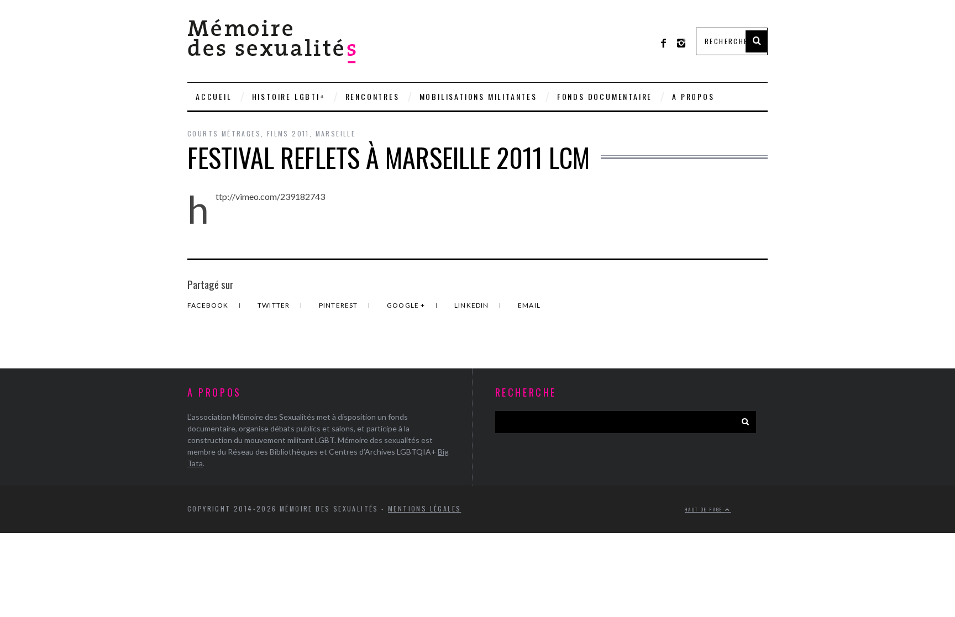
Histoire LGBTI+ (289, 96)
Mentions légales (424, 508)
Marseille (336, 133)
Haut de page (705, 509)
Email (529, 305)
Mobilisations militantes (478, 96)
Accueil (214, 96)
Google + (407, 305)
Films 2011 (288, 133)
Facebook (208, 305)
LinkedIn (472, 305)
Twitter (275, 305)
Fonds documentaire (604, 96)
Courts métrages (224, 133)
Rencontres (372, 96)
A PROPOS (693, 96)
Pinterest (339, 305)
